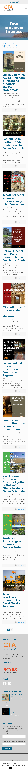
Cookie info (16, 768)
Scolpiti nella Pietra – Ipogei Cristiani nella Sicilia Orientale (13, 143)
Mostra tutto (20, 46)
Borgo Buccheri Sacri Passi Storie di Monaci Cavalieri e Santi (13, 255)
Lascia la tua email (9, 734)
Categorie (7, 44)
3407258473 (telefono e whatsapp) (13, 654)
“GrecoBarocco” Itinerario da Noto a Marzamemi (13, 311)
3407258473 (15, 1)
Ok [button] (10, 768)
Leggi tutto (20, 110)
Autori (8, 46)
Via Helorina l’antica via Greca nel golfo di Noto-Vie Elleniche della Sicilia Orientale (13, 483)
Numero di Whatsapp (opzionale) (13, 741)
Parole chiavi (17, 44)
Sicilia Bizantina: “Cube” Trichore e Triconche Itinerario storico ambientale (13, 82)
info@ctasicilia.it (15, 3)
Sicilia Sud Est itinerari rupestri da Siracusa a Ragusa (12, 369)
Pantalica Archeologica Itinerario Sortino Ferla (11, 543)
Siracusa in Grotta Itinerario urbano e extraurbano (13, 424)
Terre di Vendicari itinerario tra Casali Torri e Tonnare (11, 600)
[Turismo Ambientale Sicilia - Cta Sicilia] (14, 8)
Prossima (18, 630)
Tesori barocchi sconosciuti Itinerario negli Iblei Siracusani (13, 199)
